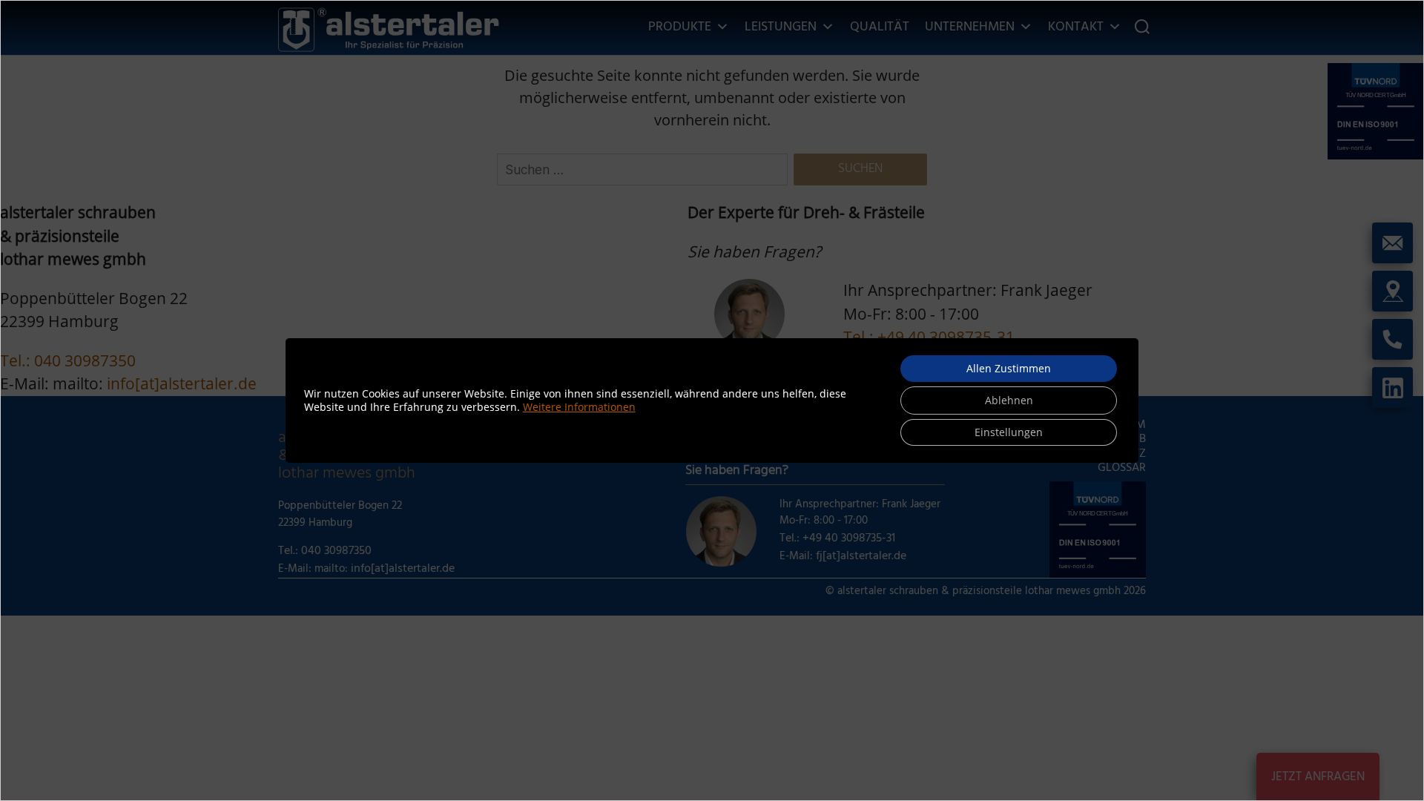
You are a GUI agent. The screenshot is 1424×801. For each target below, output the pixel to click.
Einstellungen (1009, 432)
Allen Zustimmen (1008, 368)
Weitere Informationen (579, 407)
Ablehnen (1009, 400)
